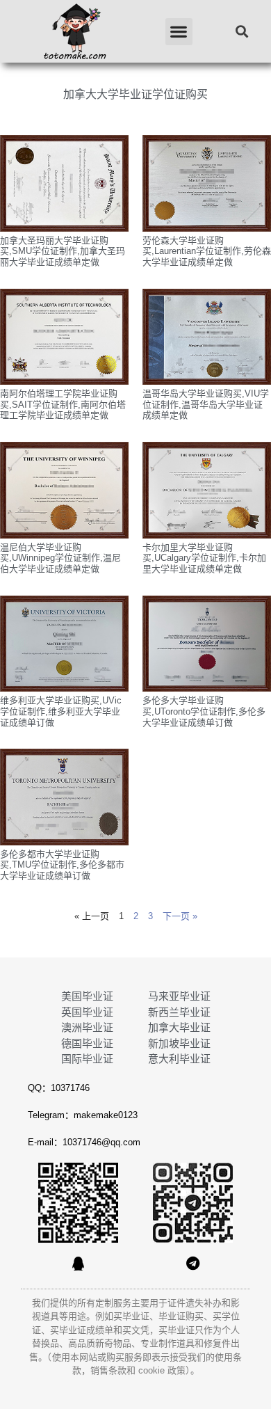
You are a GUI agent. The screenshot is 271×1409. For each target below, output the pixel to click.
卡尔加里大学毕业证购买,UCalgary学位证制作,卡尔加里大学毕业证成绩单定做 (204, 558)
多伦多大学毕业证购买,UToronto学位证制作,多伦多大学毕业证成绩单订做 (203, 711)
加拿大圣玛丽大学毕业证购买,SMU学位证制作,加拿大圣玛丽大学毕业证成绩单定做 (62, 251)
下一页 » (180, 916)
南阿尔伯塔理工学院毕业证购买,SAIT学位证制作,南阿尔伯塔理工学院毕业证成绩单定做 (63, 404)
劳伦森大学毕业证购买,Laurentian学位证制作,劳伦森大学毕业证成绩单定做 (206, 251)
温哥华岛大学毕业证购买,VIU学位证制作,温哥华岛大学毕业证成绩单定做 (205, 404)
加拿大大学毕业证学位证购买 (135, 94)
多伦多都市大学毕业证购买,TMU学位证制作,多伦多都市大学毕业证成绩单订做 (62, 865)
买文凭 (135, 1330)
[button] (178, 31)
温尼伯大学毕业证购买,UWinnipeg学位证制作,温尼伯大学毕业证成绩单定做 (60, 558)
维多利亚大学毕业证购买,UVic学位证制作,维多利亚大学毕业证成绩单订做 (61, 711)
